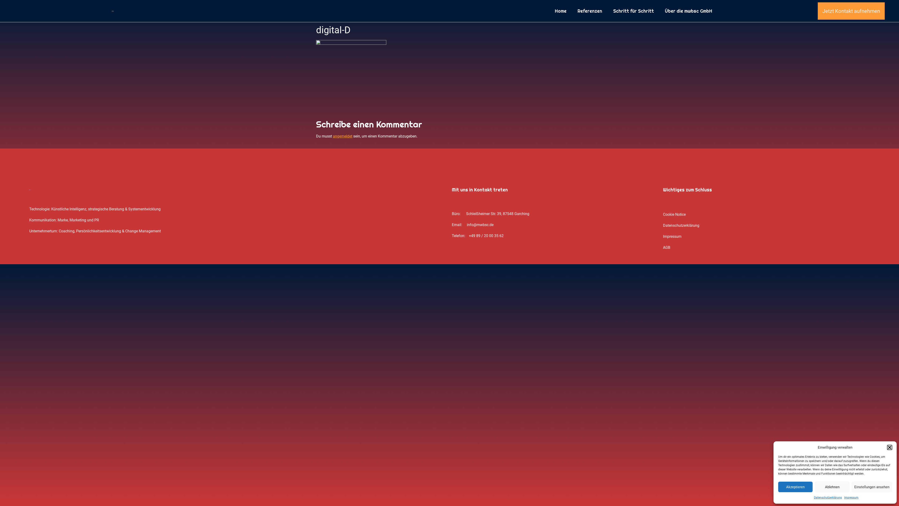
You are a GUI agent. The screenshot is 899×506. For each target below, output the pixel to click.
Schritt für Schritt (633, 11)
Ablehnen (832, 487)
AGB (666, 247)
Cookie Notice (674, 214)
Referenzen (590, 11)
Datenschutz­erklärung (828, 497)
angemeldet (342, 136)
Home (561, 11)
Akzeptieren (795, 487)
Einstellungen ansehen (871, 487)
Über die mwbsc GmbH (688, 11)
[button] (889, 447)
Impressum (851, 497)
